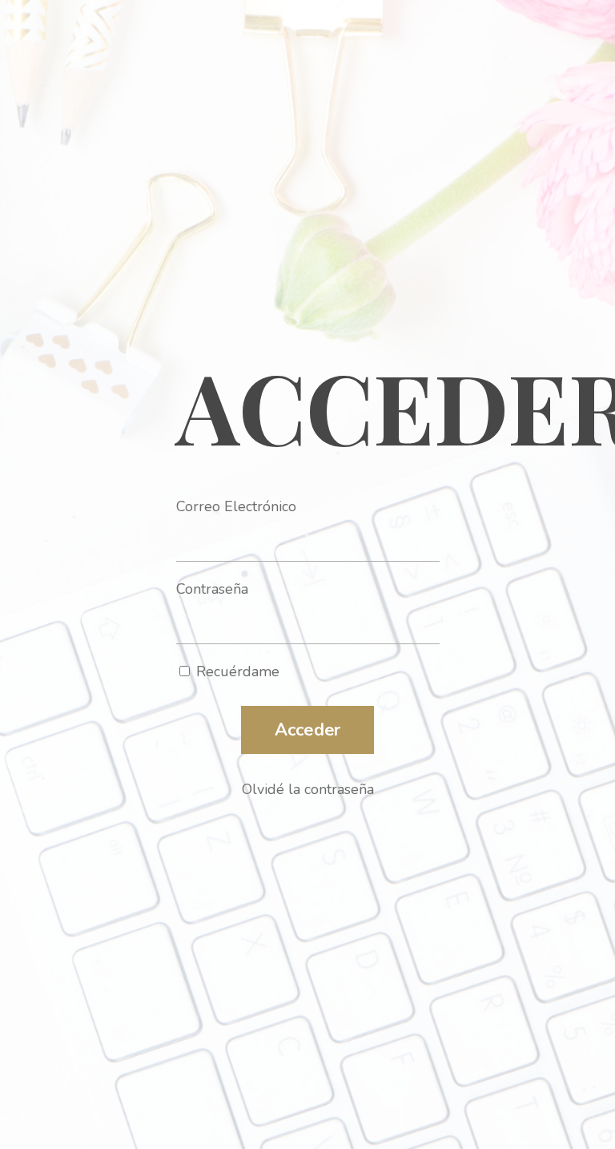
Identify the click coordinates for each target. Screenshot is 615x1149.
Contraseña (212, 589)
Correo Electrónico (236, 506)
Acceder (308, 730)
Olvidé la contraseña (308, 789)
